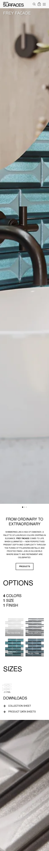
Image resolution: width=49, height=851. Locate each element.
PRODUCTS (24, 567)
